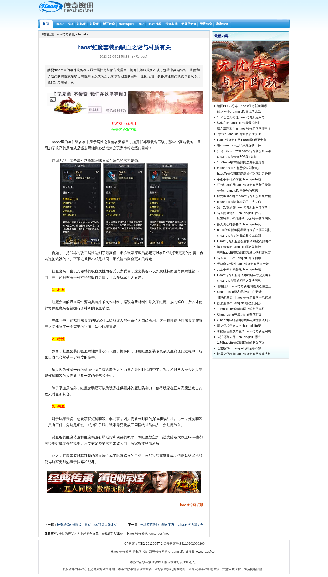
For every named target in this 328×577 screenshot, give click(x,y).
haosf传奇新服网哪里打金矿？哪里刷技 (244, 230)
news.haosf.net (158, 534)
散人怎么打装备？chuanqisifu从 (239, 224)
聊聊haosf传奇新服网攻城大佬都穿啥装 (244, 252)
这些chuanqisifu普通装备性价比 (239, 134)
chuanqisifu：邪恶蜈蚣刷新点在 (239, 168)
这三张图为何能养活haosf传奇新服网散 (244, 219)
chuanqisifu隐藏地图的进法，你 (239, 202)
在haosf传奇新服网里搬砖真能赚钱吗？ (244, 320)
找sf (70, 24)
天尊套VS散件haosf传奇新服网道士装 (243, 264)
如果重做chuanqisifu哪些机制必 (239, 303)
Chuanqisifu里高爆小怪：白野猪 (239, 292)
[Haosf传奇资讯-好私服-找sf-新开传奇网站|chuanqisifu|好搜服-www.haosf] (66, 11)
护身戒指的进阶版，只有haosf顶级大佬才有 (87, 525)
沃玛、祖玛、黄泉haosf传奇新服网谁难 (244, 151)
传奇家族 (171, 24)
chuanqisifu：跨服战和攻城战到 (239, 235)
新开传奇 (109, 24)
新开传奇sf (188, 24)
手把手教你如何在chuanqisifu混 (239, 179)
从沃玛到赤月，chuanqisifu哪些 (239, 337)
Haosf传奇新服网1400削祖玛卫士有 (241, 140)
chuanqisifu (127, 24)
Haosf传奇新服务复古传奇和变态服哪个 (244, 241)
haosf (60, 24)
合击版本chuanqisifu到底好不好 (239, 348)
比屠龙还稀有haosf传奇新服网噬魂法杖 (244, 354)
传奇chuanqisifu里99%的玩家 (237, 190)
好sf (141, 24)
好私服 (81, 24)
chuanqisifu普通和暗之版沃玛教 (239, 280)
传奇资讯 (196, 505)
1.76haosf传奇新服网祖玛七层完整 (241, 309)
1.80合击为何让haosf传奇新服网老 (241, 117)
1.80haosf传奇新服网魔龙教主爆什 (241, 162)
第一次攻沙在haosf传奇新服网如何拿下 (244, 207)
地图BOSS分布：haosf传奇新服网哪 (242, 106)
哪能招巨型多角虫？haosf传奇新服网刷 (244, 331)
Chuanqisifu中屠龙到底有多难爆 (239, 314)
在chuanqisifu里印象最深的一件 (239, 145)
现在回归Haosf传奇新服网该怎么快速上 (244, 286)
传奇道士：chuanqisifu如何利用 (239, 258)
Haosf (131, 534)
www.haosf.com (206, 551)
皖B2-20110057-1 (150, 543)
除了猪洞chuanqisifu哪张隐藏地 (239, 247)
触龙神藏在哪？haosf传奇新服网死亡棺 (244, 196)
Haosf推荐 (154, 24)
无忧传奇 (206, 24)
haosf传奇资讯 (65, 34)
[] (124, 130)
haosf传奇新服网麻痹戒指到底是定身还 (244, 173)
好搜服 (94, 24)
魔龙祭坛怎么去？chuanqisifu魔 (239, 326)
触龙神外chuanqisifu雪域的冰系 (239, 111)
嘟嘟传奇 (222, 24)
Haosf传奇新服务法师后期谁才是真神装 (244, 275)
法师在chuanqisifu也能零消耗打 (239, 123)
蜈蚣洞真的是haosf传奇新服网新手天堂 (244, 185)
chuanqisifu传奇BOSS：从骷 (237, 157)
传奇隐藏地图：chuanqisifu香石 (239, 213)
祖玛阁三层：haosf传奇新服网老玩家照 (244, 297)
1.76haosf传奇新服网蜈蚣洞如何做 (241, 342)
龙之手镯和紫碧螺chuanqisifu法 (239, 269)
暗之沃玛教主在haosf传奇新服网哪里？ (244, 128)
